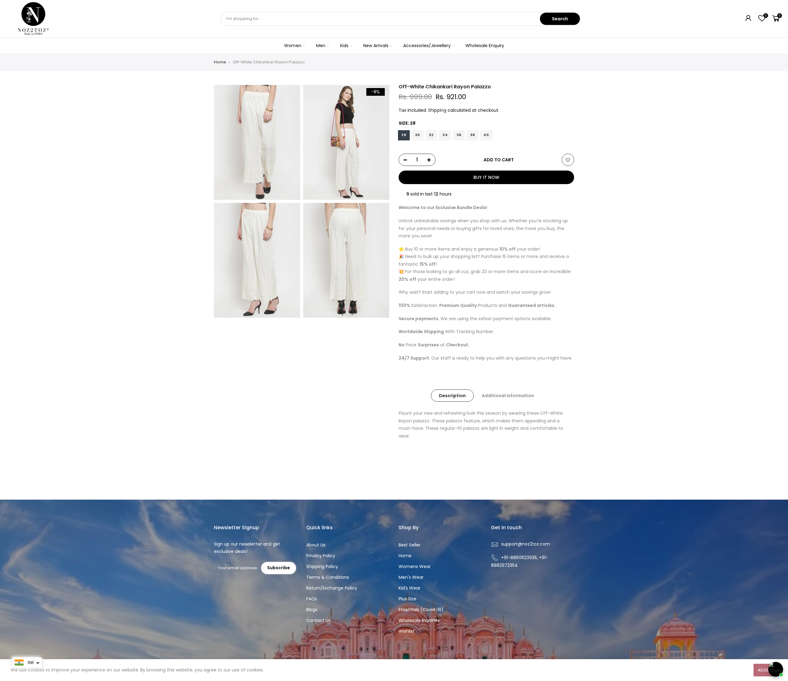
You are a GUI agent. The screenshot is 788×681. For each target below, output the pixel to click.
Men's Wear (411, 577)
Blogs (311, 609)
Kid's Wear (409, 588)
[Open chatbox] (775, 669)
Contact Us (318, 620)
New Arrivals (375, 45)
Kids (344, 45)
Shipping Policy (322, 566)
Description (452, 396)
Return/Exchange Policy (331, 588)
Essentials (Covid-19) (421, 609)
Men (320, 45)
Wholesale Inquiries (419, 620)
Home (220, 62)
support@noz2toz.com (525, 544)
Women (292, 45)
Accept (765, 670)
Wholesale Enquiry (484, 45)
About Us (315, 545)
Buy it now (486, 177)
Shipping (437, 110)
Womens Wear (415, 566)
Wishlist (407, 631)
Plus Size (407, 599)
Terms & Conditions (327, 577)
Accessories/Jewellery (427, 45)
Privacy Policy (320, 556)
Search (560, 19)
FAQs (311, 599)
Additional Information (508, 396)
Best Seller (409, 545)
